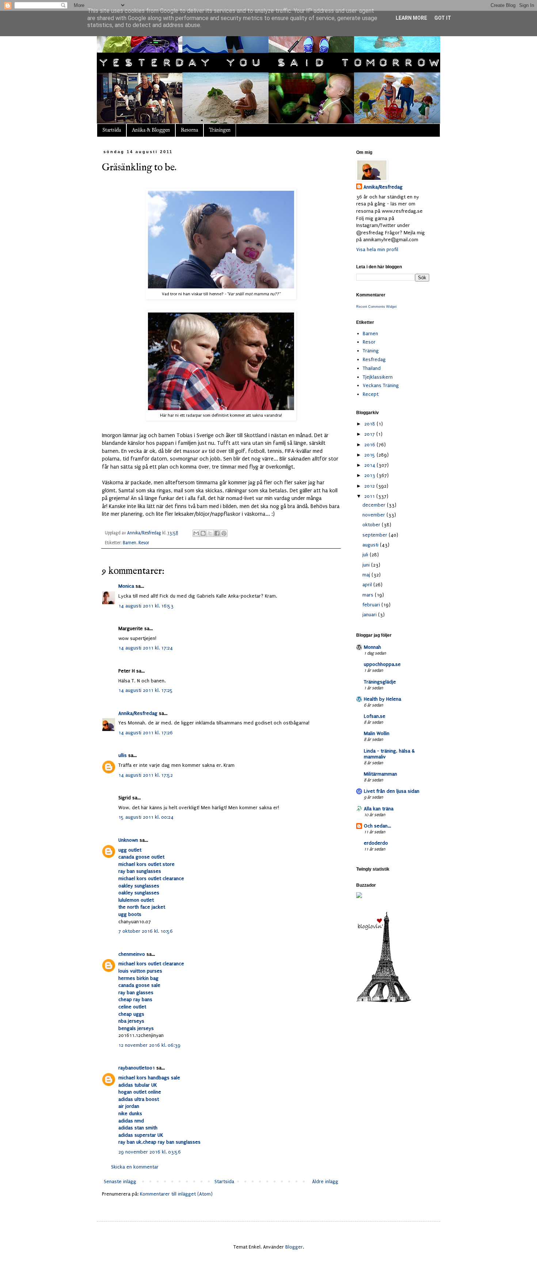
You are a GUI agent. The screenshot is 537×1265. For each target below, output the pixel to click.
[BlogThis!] (203, 533)
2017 (370, 434)
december (374, 505)
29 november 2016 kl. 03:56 (149, 1152)
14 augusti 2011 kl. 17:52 (145, 775)
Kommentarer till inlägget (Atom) (176, 1194)
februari (371, 604)
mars (368, 595)
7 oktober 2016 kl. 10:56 (145, 931)
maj (367, 574)
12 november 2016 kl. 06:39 (149, 1045)
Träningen (220, 130)
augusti (371, 545)
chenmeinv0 (131, 954)
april (367, 584)
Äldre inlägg (325, 1181)
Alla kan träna (378, 808)
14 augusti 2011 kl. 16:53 (146, 606)
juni (366, 565)
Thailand (372, 368)
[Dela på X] (210, 533)
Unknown (128, 840)
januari (370, 614)
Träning (371, 350)
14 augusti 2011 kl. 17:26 (145, 732)
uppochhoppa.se (382, 664)
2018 (370, 424)
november (374, 515)
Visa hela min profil (377, 249)
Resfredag (374, 359)
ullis (122, 755)
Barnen (129, 542)
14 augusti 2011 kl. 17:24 (145, 648)
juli (366, 554)
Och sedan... (377, 826)
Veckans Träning (381, 385)
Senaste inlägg (120, 1181)
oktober (372, 524)
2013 (370, 475)
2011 (370, 496)
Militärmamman (380, 774)
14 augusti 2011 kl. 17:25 (145, 690)
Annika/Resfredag (137, 713)
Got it (442, 18)
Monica (126, 586)
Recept (370, 394)
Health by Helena (382, 699)
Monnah (372, 647)
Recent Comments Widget (376, 306)
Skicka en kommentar (135, 1167)
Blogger (294, 1247)
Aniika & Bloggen (151, 130)
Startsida (111, 130)
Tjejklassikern (378, 377)
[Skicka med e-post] (196, 533)
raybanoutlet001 (136, 1068)
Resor (143, 542)
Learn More (411, 18)
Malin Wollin (376, 733)
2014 (370, 465)
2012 (370, 486)
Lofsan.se (374, 716)
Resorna (189, 130)
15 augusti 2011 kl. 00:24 (146, 817)
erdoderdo (376, 843)
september (375, 535)
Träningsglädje (380, 682)
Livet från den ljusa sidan (391, 791)
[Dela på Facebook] (217, 533)
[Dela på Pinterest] (224, 533)
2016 (370, 444)
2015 (370, 455)
